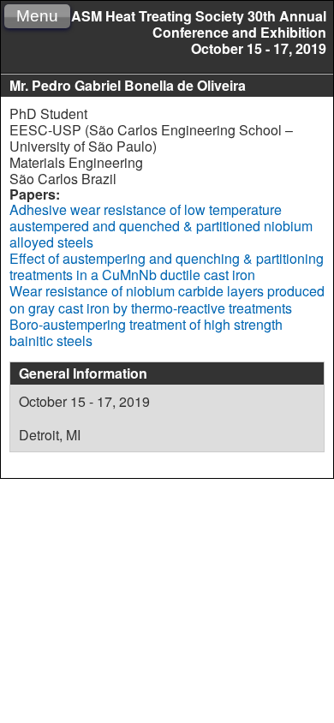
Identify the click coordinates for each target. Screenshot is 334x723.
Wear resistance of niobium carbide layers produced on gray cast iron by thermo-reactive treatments (167, 299)
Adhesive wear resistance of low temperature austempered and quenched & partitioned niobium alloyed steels (161, 226)
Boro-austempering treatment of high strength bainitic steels (146, 332)
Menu (37, 16)
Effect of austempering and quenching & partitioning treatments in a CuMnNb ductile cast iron (166, 266)
